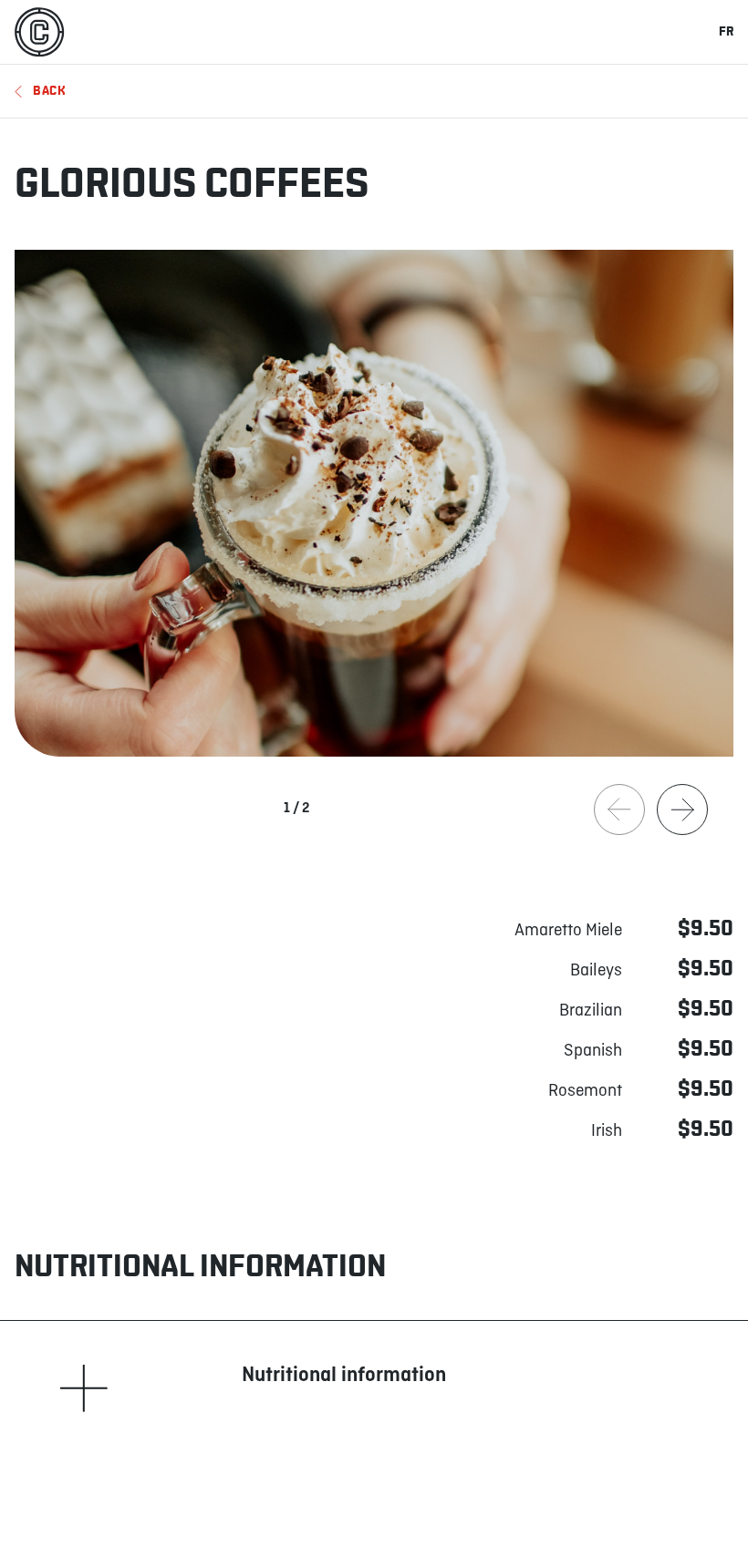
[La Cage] (39, 32)
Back (49, 90)
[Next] (682, 809)
